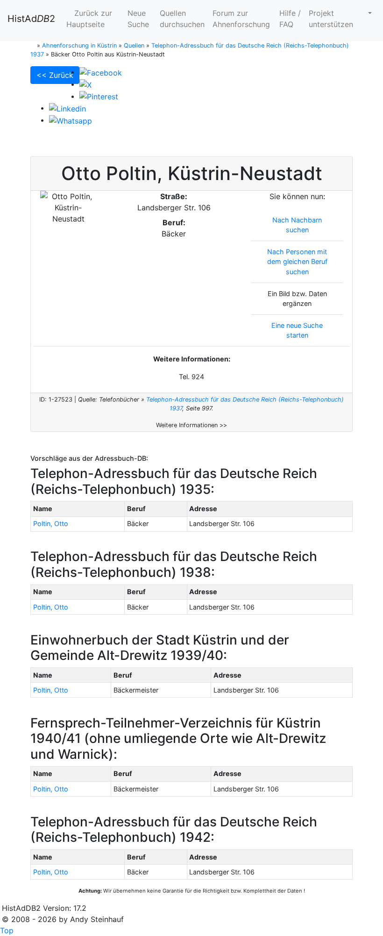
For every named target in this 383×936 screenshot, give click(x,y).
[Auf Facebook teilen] (100, 71)
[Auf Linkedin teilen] (67, 107)
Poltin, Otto (50, 523)
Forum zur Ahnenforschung (241, 18)
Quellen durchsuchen (182, 18)
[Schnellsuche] (366, 13)
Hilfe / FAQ (290, 18)
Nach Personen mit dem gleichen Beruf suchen (297, 262)
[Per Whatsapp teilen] (70, 120)
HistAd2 (31, 18)
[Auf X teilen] (85, 84)
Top (7, 930)
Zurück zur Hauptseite (89, 18)
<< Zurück (54, 75)
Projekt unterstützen (331, 18)
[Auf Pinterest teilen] (98, 96)
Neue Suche (138, 18)
